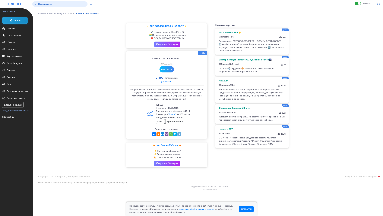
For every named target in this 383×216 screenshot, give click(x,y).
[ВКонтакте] (154, 134)
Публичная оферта (117, 183)
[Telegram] (179, 134)
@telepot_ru (8, 117)
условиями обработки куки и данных (196, 209)
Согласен (246, 209)
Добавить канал (13, 105)
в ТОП (160, 121)
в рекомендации (175, 121)
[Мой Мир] (162, 134)
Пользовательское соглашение (54, 183)
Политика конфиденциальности (89, 183)
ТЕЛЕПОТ (14, 4)
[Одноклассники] (158, 134)
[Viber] (166, 134)
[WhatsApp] (171, 134)
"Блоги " (172, 114)
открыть (166, 69)
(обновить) (166, 81)
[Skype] (175, 134)
